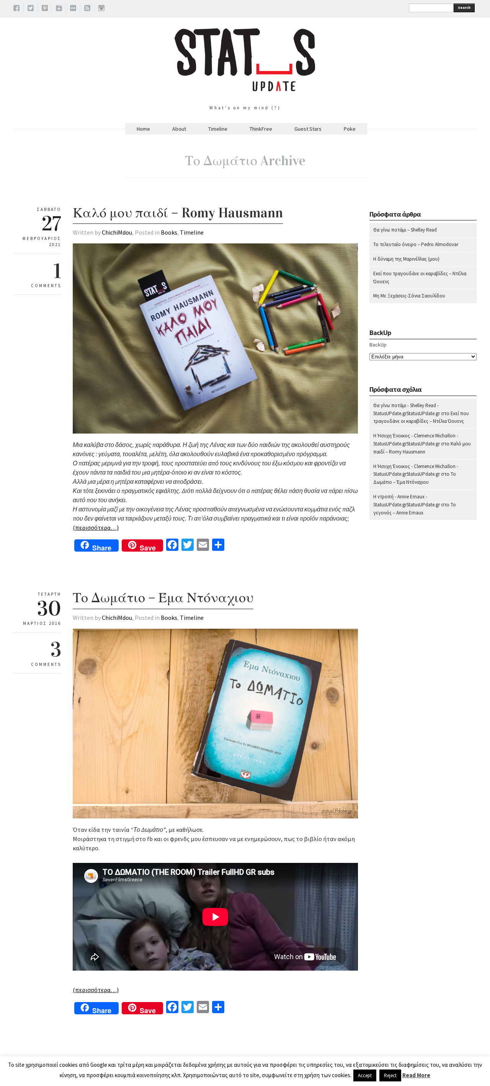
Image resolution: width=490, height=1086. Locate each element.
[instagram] (101, 9)
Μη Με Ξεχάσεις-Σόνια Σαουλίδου (409, 295)
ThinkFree (261, 128)
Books (169, 232)
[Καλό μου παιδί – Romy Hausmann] (215, 431)
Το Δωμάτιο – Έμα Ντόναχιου (163, 597)
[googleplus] (59, 9)
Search (464, 7)
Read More (416, 1075)
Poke (350, 128)
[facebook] (16, 9)
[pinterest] (45, 9)
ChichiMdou (117, 232)
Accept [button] (365, 1075)
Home (143, 128)
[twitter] (31, 9)
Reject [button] (390, 1075)
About (179, 128)
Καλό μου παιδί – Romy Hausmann (178, 212)
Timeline (217, 128)
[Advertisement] (423, 677)
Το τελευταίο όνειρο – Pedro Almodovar (415, 244)
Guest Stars (308, 128)
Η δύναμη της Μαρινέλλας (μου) (406, 259)
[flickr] (73, 9)
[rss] (87, 9)
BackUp (378, 344)
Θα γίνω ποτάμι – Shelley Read (405, 230)
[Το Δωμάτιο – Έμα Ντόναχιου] (215, 816)
